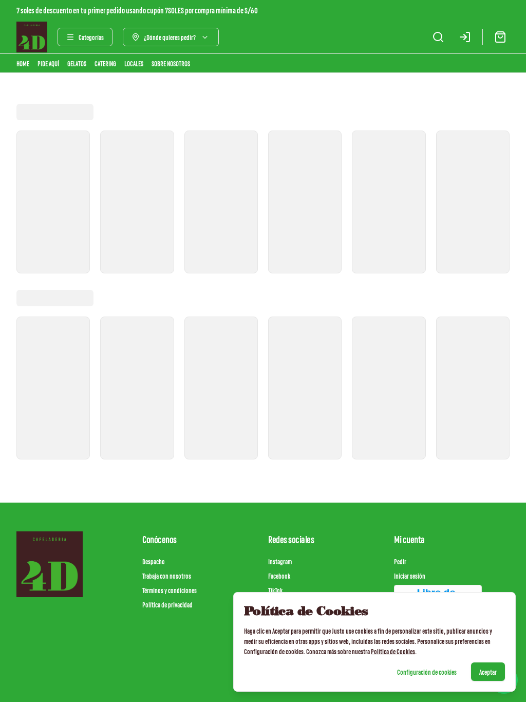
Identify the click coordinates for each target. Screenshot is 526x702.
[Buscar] (438, 37)
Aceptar (488, 672)
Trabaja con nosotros (166, 575)
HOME (22, 63)
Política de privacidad (167, 604)
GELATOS (76, 63)
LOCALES (133, 63)
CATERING (105, 63)
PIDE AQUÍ (48, 63)
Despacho (153, 561)
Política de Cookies (393, 651)
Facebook (279, 575)
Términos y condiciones (169, 590)
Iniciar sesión (409, 575)
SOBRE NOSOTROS (171, 63)
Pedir (400, 561)
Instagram (280, 561)
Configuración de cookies (427, 672)
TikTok (275, 590)
